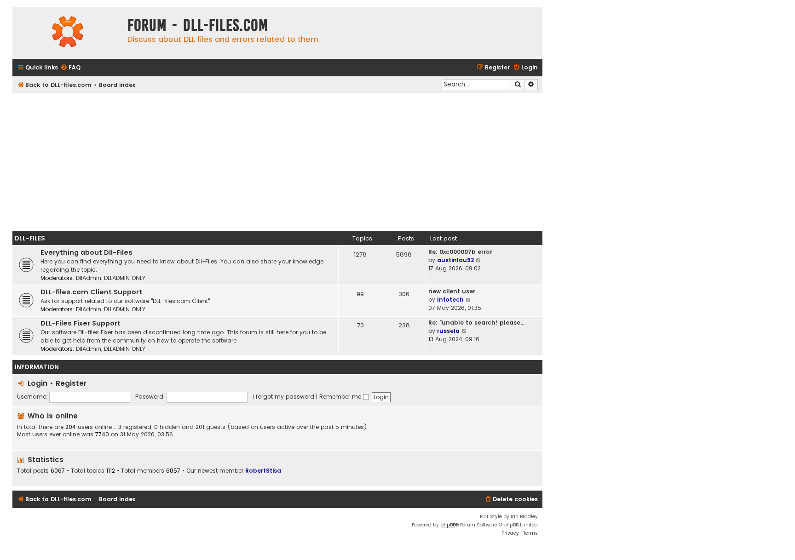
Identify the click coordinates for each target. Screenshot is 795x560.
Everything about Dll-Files (86, 252)
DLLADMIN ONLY (124, 278)
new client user (451, 291)
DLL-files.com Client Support (91, 292)
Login (37, 383)
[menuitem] (70, 68)
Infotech (450, 299)
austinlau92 (455, 260)
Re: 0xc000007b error (460, 252)
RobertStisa (263, 470)
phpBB (447, 524)
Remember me (341, 396)
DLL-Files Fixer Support (80, 323)
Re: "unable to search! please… (476, 322)
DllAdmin (88, 278)
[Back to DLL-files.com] (68, 33)
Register (71, 383)
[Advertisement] (277, 162)
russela (448, 331)
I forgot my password (283, 396)
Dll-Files (30, 238)
